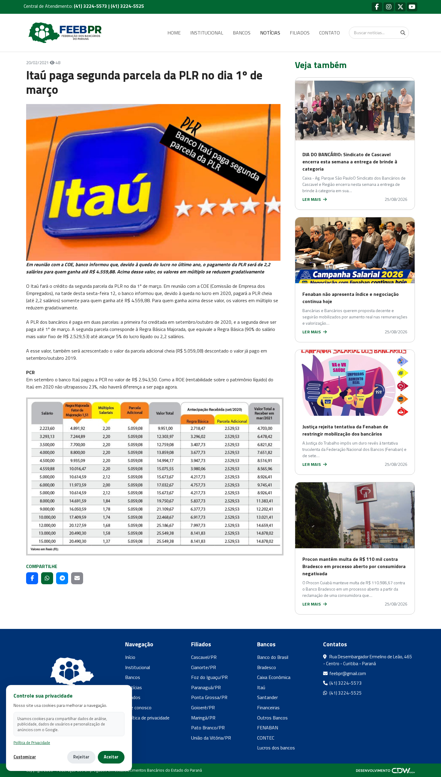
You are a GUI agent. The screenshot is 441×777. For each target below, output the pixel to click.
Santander (267, 697)
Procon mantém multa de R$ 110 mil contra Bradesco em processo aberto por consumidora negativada (354, 566)
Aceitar (111, 757)
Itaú (261, 687)
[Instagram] (388, 6)
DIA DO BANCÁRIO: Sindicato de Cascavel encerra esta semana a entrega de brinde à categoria (349, 161)
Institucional (137, 667)
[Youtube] (412, 6)
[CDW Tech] (385, 770)
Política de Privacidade (32, 743)
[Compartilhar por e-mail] (77, 578)
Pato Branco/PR (208, 727)
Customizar (25, 757)
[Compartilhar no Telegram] (62, 578)
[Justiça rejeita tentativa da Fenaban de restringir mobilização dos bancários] (355, 383)
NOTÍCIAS (270, 32)
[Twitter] (400, 6)
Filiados (132, 697)
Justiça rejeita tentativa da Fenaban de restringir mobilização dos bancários (345, 430)
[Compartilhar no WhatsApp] (47, 578)
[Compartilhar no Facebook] (32, 578)
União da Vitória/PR (211, 737)
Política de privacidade (147, 717)
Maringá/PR (203, 717)
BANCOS (241, 32)
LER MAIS (312, 199)
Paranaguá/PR (206, 687)
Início (130, 657)
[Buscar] (402, 32)
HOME (174, 32)
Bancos (132, 677)
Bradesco (266, 667)
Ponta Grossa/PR (209, 697)
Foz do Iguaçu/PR (209, 677)
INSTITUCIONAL (206, 32)
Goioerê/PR (203, 707)
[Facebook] (377, 6)
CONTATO (329, 32)
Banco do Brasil (272, 657)
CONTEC (265, 737)
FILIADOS (300, 32)
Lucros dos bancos (276, 747)
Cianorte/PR (203, 667)
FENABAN (267, 727)
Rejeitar (81, 757)
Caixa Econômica (273, 677)
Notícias (133, 687)
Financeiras (268, 707)
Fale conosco (138, 707)
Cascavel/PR (204, 657)
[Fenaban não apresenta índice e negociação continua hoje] (355, 250)
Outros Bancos (272, 717)
